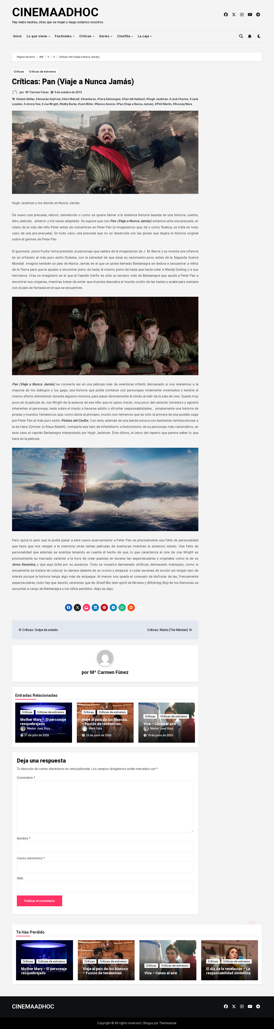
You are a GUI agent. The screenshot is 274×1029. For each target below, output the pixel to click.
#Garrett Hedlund (133, 99)
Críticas (86, 36)
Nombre (23, 838)
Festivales (64, 36)
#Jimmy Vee (31, 104)
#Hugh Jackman (157, 99)
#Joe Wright (50, 104)
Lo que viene (37, 36)
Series (105, 36)
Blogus (148, 1023)
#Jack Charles (178, 99)
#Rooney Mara (182, 104)
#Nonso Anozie (104, 104)
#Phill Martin (163, 104)
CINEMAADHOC (55, 12)
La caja (144, 36)
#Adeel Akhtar (25, 99)
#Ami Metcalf (70, 99)
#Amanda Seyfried (48, 99)
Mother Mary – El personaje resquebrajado (43, 721)
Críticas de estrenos (42, 71)
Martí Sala (95, 728)
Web (20, 878)
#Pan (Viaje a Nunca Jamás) (134, 104)
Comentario (26, 778)
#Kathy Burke (68, 104)
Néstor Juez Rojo (38, 728)
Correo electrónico (31, 858)
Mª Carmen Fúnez (37, 92)
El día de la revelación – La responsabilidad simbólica (228, 971)
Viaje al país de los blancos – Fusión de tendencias (104, 721)
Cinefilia (124, 36)
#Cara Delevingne (109, 99)
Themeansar (167, 1023)
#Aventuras (88, 99)
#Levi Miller (85, 104)
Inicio (17, 36)
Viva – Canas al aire (159, 724)
